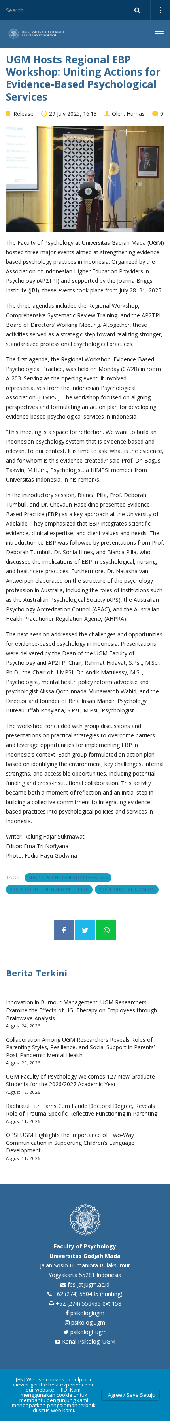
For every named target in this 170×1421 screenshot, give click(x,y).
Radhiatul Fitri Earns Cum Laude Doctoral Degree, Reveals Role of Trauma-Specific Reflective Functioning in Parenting (81, 1110)
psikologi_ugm (88, 1332)
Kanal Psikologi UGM (87, 1341)
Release (23, 113)
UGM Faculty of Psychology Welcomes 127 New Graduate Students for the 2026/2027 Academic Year (80, 1080)
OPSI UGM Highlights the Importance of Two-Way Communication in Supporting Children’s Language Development (70, 1142)
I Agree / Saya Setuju (130, 1394)
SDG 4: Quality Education (127, 889)
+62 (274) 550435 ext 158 (88, 1303)
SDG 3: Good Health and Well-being (49, 889)
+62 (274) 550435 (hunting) (88, 1294)
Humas (136, 113)
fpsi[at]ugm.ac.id (89, 1284)
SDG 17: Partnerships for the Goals (68, 877)
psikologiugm (86, 1313)
